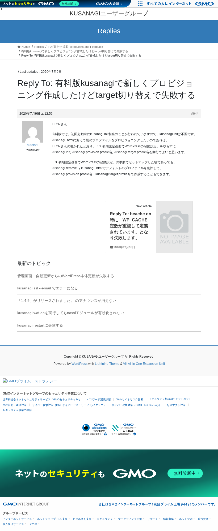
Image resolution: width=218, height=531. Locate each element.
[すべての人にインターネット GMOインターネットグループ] (181, 3)
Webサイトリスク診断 (129, 399)
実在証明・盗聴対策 (15, 405)
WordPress (79, 364)
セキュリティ (105, 518)
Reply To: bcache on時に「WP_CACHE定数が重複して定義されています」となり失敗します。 (130, 226)
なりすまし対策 (176, 405)
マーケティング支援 (130, 518)
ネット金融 (185, 518)
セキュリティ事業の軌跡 (17, 410)
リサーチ (152, 518)
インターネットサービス (17, 518)
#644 (195, 113)
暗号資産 (203, 518)
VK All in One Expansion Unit (144, 364)
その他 (33, 524)
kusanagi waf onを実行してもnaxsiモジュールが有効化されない (70, 313)
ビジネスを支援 (82, 518)
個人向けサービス (13, 524)
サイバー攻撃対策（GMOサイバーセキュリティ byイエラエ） (69, 405)
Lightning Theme (107, 364)
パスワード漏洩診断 (99, 399)
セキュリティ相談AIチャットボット (170, 398)
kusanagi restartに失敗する (40, 325)
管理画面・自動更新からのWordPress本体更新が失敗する (65, 276)
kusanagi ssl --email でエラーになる (47, 288)
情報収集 (168, 518)
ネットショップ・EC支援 (52, 518)
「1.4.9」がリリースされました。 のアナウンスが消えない (66, 300)
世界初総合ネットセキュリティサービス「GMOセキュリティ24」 (42, 399)
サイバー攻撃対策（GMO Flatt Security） (136, 405)
